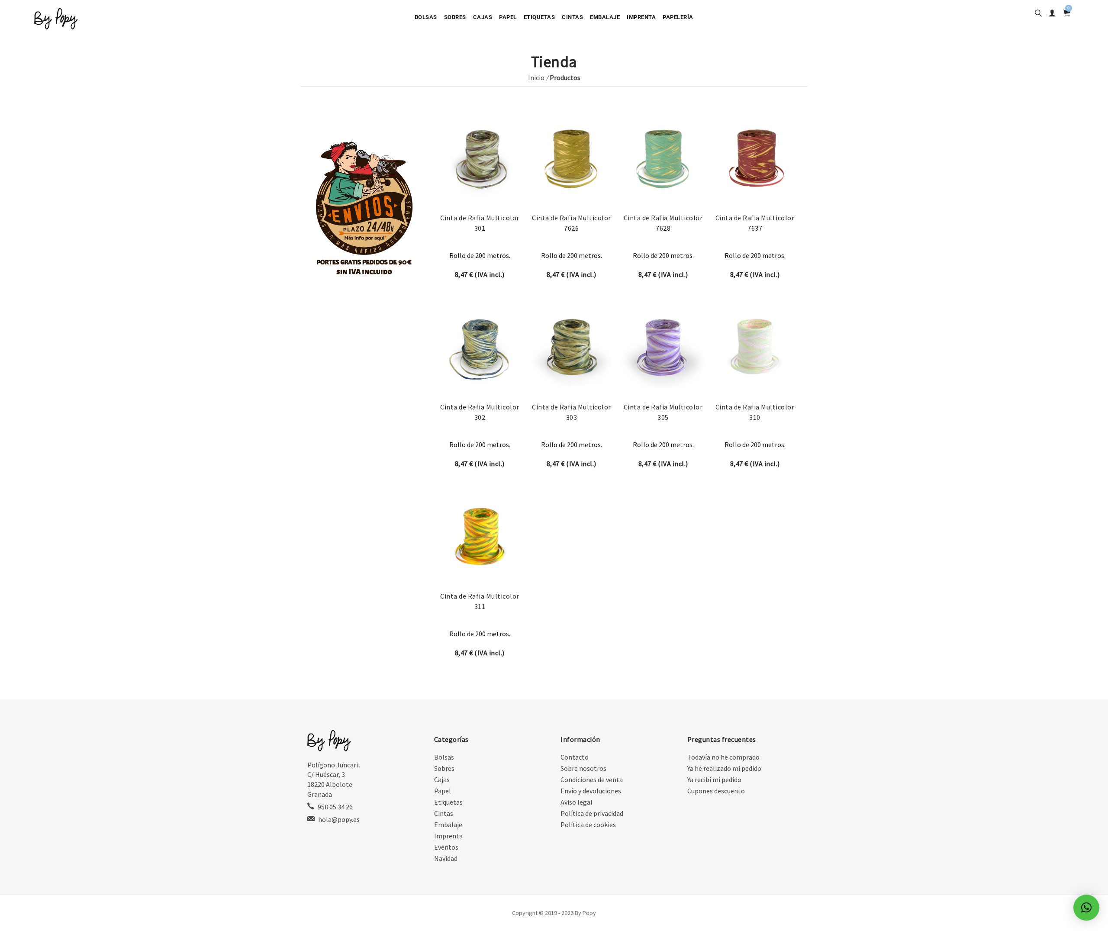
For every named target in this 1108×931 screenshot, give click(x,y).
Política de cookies (588, 824)
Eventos (446, 847)
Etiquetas (539, 17)
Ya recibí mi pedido (714, 779)
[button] (1086, 908)
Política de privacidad (591, 813)
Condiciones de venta (591, 779)
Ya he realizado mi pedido (724, 768)
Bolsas (426, 17)
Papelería (678, 17)
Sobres (455, 17)
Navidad (445, 858)
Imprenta (641, 17)
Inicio (536, 77)
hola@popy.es (339, 819)
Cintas (572, 17)
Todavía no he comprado (723, 757)
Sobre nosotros (583, 768)
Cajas (483, 17)
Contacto (574, 757)
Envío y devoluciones (590, 790)
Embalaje (605, 17)
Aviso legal (576, 802)
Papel (508, 17)
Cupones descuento (716, 790)
